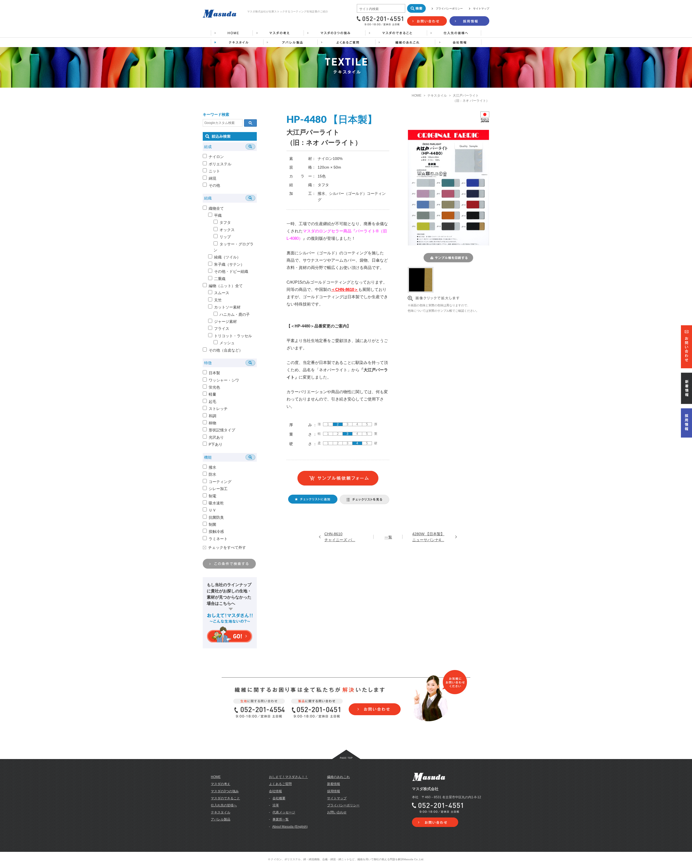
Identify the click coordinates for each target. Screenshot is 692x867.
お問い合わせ (337, 812)
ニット (214, 171)
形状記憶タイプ (222, 430)
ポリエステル (220, 164)
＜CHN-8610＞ (344, 289)
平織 (218, 215)
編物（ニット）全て (226, 286)
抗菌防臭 (216, 517)
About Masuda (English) (290, 827)
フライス (221, 328)
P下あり (215, 444)
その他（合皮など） (226, 350)
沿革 (275, 805)
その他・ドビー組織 (231, 271)
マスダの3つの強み (225, 791)
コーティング (220, 482)
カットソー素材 (227, 307)
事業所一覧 (280, 819)
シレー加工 (218, 489)
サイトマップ (481, 8)
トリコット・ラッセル (233, 336)
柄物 (212, 423)
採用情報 (333, 791)
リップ (225, 237)
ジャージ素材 (225, 321)
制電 (212, 496)
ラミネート (218, 539)
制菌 (212, 524)
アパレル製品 (220, 819)
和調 (212, 416)
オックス (227, 230)
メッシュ (227, 343)
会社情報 (275, 791)
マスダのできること (225, 798)
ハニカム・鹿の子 (234, 314)
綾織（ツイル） (227, 257)
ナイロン (216, 157)
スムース (221, 293)
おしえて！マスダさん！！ (288, 777)
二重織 (219, 279)
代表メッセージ (283, 812)
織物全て (216, 208)
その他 (214, 185)
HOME (416, 95)
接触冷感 (216, 531)
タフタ (225, 222)
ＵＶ (212, 510)
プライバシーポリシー (449, 8)
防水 (212, 474)
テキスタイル (437, 95)
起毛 (212, 401)
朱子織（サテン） (229, 264)
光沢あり (216, 437)
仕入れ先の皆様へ (224, 805)
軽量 (212, 394)
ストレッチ (218, 408)
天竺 (218, 300)
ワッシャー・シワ (224, 380)
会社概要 (278, 798)
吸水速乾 (216, 503)
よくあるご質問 (280, 784)
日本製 (214, 373)
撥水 (212, 467)
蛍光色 (214, 387)
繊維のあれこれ (338, 777)
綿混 (212, 178)
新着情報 (333, 784)
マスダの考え (220, 784)
